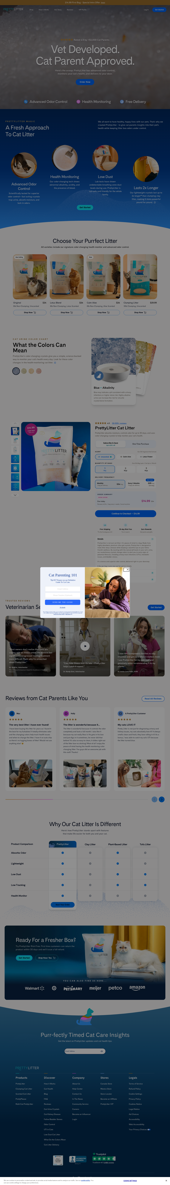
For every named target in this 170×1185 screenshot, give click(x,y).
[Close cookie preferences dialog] (166, 1180)
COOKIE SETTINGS (130, 1181)
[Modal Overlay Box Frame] (85, 592)
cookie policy (85, 1180)
